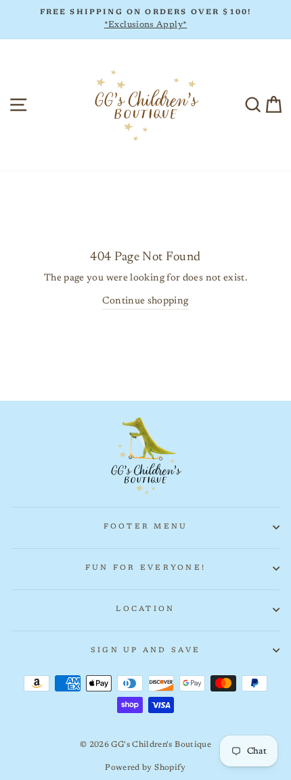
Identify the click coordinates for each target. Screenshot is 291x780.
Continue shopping (145, 301)
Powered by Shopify (145, 768)
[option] (145, 19)
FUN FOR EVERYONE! (145, 568)
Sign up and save (145, 650)
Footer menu (146, 527)
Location (145, 609)
